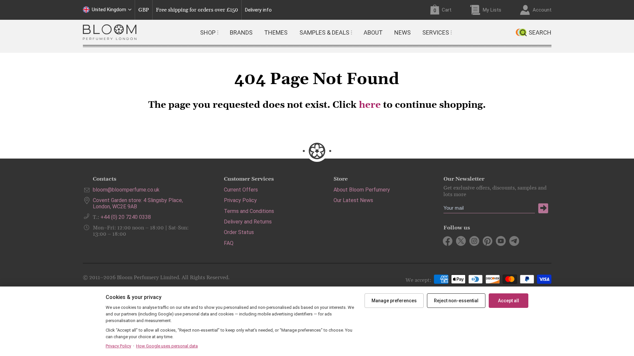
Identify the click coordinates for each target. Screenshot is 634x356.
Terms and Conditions (249, 211)
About (373, 32)
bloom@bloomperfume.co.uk (126, 190)
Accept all (508, 300)
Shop (208, 32)
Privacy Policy (240, 200)
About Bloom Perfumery (362, 190)
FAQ (228, 243)
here (370, 105)
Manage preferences (394, 300)
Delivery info (258, 10)
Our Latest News (353, 200)
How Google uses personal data (167, 345)
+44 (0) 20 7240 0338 (125, 217)
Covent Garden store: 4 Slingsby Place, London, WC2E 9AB (138, 203)
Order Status (239, 232)
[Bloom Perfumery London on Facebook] (448, 241)
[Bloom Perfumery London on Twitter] (461, 241)
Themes (276, 32)
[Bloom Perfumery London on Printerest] (487, 241)
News (402, 32)
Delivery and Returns (248, 222)
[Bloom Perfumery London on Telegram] (514, 241)
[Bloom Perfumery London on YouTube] (501, 241)
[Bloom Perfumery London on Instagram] (474, 241)
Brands (241, 32)
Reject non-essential (456, 300)
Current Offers (241, 190)
